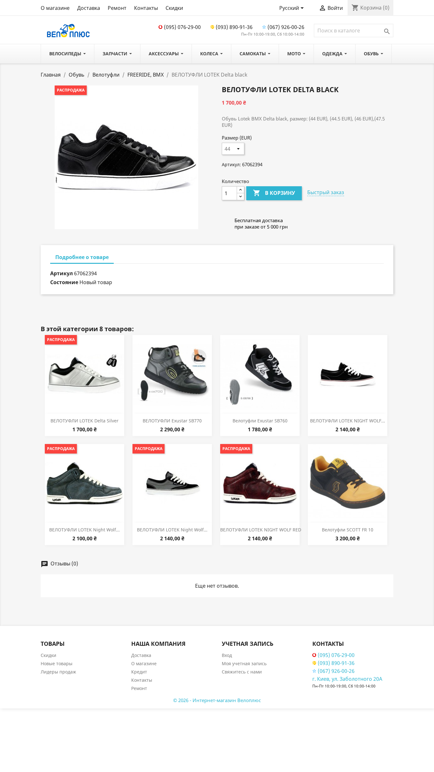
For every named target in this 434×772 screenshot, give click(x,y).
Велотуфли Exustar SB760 (260, 421)
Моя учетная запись (244, 663)
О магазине (55, 8)
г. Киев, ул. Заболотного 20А (347, 678)
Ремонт (117, 8)
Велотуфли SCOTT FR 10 (347, 530)
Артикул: (231, 164)
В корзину (274, 193)
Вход (227, 655)
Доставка (88, 8)
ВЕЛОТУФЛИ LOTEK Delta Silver (85, 421)
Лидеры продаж (58, 672)
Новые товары (56, 663)
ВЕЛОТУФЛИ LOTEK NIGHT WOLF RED (260, 530)
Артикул (61, 273)
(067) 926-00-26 (286, 27)
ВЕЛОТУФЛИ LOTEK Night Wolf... (84, 530)
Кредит (139, 672)
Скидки (174, 8)
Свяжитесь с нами (242, 672)
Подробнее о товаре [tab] (82, 257)
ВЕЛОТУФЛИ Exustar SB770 (172, 421)
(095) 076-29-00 (182, 27)
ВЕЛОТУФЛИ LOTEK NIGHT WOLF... (347, 421)
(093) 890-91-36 (234, 27)
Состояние (64, 282)
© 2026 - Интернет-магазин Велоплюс (217, 700)
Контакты (146, 8)
